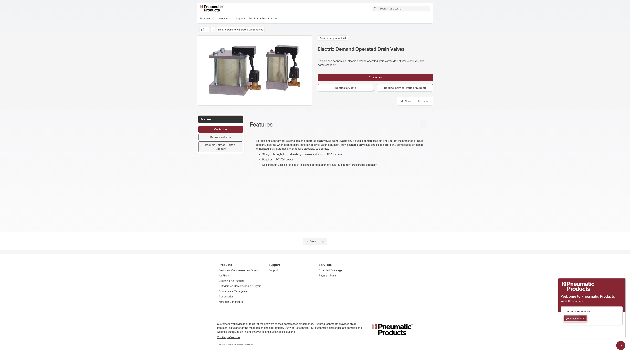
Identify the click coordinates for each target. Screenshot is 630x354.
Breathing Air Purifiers (231, 280)
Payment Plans (327, 275)
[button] (341, 124)
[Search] (375, 8)
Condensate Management (234, 291)
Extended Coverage (330, 270)
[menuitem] (207, 18)
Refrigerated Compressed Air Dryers (240, 286)
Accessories (226, 296)
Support (273, 270)
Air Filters (224, 275)
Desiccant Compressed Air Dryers (239, 270)
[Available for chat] (620, 345)
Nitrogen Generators (231, 301)
